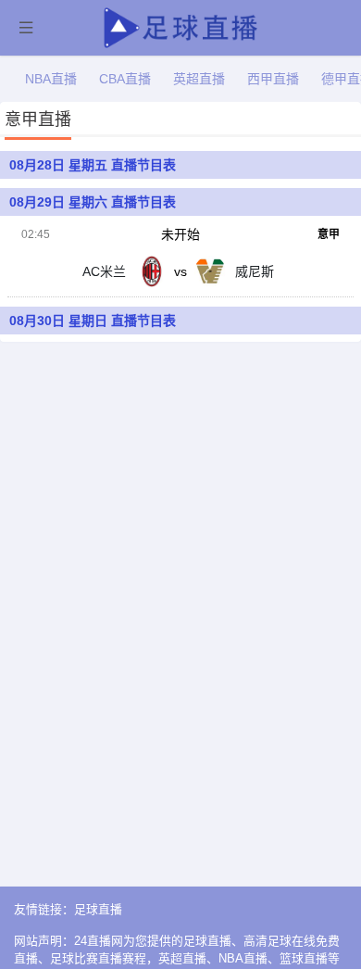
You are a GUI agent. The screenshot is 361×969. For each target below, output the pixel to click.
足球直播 (98, 909)
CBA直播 (125, 78)
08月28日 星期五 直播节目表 (92, 164)
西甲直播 (273, 78)
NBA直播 (51, 78)
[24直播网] (181, 25)
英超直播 (199, 78)
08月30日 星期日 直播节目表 (92, 320)
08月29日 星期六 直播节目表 (92, 202)
